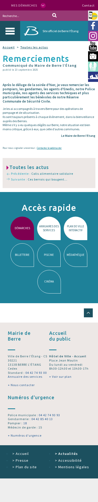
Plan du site (24, 467)
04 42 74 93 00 (36, 373)
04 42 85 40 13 (42, 419)
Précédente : (42, 174)
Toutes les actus (34, 47)
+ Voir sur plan (60, 377)
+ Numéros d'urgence (25, 435)
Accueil (9, 47)
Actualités (66, 453)
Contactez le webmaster (49, 147)
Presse (20, 460)
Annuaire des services (25, 377)
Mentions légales (72, 467)
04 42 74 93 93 (49, 415)
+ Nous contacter (21, 385)
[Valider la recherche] (54, 15)
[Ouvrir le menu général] (10, 31)
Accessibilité (68, 460)
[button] (88, 312)
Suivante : (39, 179)
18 (25, 423)
